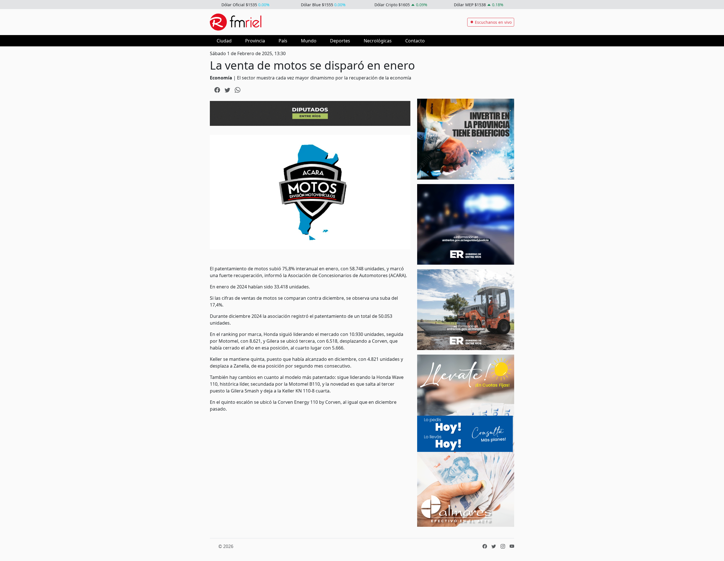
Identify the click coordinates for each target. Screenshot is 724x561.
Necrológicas (378, 41)
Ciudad (224, 41)
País (283, 41)
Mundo (308, 41)
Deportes (340, 41)
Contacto (415, 41)
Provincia (255, 41)
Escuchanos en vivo (493, 22)
